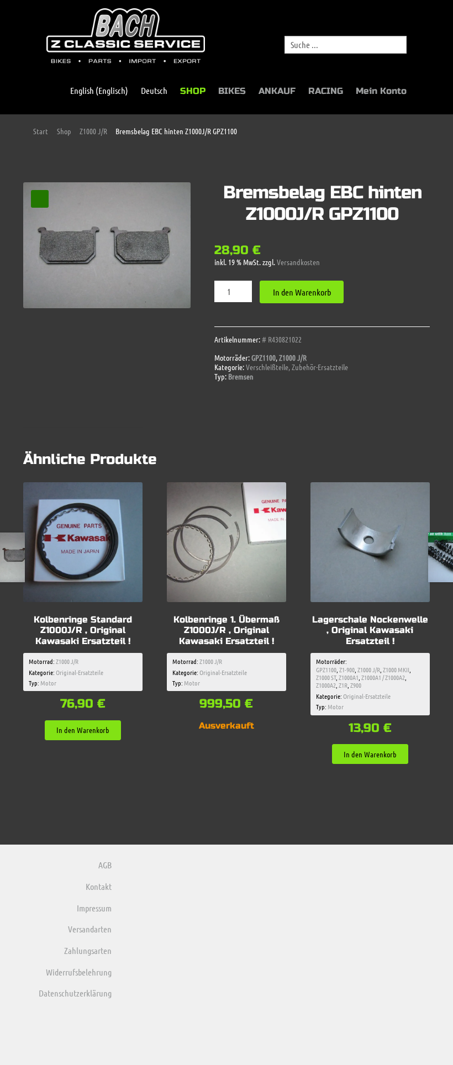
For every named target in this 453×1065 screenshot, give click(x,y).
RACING (325, 91)
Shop (64, 131)
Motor (48, 682)
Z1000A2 (326, 685)
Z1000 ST (326, 677)
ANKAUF (277, 91)
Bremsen (241, 376)
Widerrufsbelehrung (79, 972)
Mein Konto (381, 91)
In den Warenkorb (302, 292)
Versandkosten (298, 262)
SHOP (193, 91)
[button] (40, 199)
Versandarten (90, 929)
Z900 (355, 685)
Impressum (94, 908)
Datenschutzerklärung (75, 993)
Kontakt (99, 886)
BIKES (232, 91)
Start (40, 131)
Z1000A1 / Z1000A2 (383, 677)
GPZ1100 (263, 357)
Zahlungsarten (88, 950)
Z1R (343, 685)
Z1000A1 (349, 677)
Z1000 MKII (396, 669)
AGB (105, 865)
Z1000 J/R (93, 131)
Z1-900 (347, 669)
